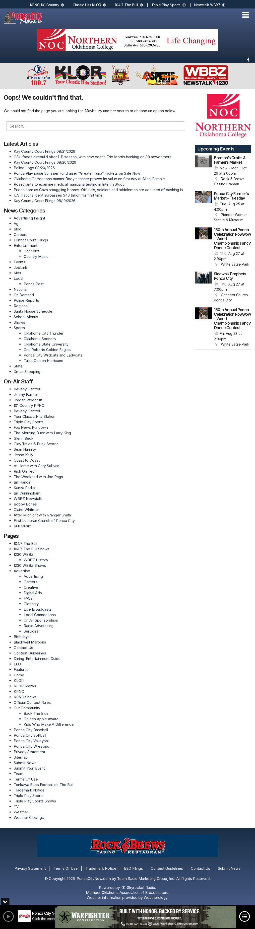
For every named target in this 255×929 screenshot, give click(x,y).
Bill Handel (22, 482)
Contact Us (23, 647)
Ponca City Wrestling (31, 746)
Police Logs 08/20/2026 (34, 167)
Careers (20, 234)
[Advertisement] (127, 40)
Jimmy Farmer (26, 394)
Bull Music (22, 526)
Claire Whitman (26, 509)
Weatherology (155, 897)
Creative (31, 587)
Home (19, 675)
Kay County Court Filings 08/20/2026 (45, 162)
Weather (21, 812)
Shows (19, 322)
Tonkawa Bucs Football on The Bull (43, 784)
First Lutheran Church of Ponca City (44, 520)
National (20, 289)
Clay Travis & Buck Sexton (36, 443)
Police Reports (26, 300)
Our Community (27, 708)
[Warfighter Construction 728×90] (145, 917)
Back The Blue (36, 713)
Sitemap (21, 757)
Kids (17, 273)
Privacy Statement (29, 751)
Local (18, 278)
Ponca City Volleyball (31, 740)
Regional (21, 305)
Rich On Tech (25, 471)
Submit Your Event (29, 768)
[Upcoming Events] (203, 171)
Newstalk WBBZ (207, 5)
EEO (17, 664)
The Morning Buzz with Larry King (42, 432)
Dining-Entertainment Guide (37, 658)
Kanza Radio (24, 487)
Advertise (22, 571)
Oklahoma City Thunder (44, 333)
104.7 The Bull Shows (32, 549)
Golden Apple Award (41, 718)
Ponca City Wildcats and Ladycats (53, 355)
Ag (16, 223)
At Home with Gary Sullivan (36, 465)
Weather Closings (29, 817)
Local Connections (40, 614)
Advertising (33, 576)
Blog (17, 229)
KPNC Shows (25, 697)
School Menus (26, 316)
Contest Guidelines (30, 653)
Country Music (36, 256)
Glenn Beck (23, 438)
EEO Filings (133, 868)
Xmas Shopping (27, 371)
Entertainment (25, 245)
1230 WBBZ (24, 554)
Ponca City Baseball (31, 729)
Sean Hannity (25, 449)
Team (18, 773)
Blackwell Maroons (30, 642)
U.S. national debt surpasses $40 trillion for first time (58, 195)
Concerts (32, 251)
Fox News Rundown (31, 427)
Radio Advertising (39, 625)
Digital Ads (33, 592)
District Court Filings (31, 240)
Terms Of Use (26, 779)
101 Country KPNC (29, 405)
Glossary (31, 603)
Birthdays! (22, 636)
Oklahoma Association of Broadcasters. (135, 892)
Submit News (25, 762)
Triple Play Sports (166, 5)
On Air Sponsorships (41, 620)
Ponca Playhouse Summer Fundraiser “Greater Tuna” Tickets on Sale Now (77, 173)
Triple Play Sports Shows (35, 801)
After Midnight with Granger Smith (42, 515)
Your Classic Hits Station (34, 416)
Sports (19, 327)
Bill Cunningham (27, 493)
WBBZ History (36, 560)
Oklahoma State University (46, 344)
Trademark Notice (29, 790)
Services (31, 631)
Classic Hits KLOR (87, 5)
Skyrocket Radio (140, 887)
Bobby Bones (25, 504)
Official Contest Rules (32, 702)
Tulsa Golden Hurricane (43, 360)
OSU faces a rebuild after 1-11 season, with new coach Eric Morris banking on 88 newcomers (92, 156)
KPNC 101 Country (45, 5)
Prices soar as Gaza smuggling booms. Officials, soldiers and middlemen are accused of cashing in (98, 189)
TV (16, 806)
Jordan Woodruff (28, 400)
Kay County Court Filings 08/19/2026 (44, 200)
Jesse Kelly (23, 454)
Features (21, 669)
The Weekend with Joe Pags (38, 476)
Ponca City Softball (30, 735)
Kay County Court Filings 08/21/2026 (44, 151)
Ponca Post (34, 284)
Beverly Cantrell (27, 389)
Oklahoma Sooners (40, 338)
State (18, 366)
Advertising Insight (29, 218)
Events (19, 262)
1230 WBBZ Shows (30, 565)
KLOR (19, 680)
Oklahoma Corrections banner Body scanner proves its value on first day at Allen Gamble (89, 178)
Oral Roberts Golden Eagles (47, 349)
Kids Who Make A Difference (49, 724)
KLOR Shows (25, 686)
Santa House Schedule (33, 311)
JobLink (20, 267)
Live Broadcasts (38, 609)
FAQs (28, 598)
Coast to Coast (27, 460)
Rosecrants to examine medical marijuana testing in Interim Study (69, 184)
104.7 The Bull (127, 5)
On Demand (24, 294)
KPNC (19, 691)
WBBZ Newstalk (28, 498)
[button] (245, 15)
